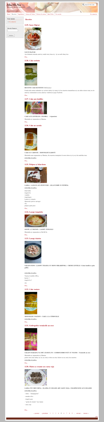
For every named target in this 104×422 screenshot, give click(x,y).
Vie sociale (58, 14)
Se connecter (93, 14)
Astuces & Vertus (30, 14)
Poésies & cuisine (41, 14)
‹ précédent (44, 413)
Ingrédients (21, 14)
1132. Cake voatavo (32, 289)
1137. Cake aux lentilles (34, 99)
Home (8, 14)
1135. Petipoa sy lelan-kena (35, 164)
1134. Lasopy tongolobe (34, 212)
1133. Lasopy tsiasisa (33, 238)
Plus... (26, 57)
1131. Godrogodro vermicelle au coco (39, 325)
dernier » (86, 413)
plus (96, 416)
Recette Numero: (12, 28)
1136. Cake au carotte (33, 125)
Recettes (14, 14)
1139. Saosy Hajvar (32, 25)
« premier (36, 413)
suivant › (78, 413)
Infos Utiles (51, 14)
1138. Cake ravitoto (32, 60)
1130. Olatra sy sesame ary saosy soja (39, 366)
